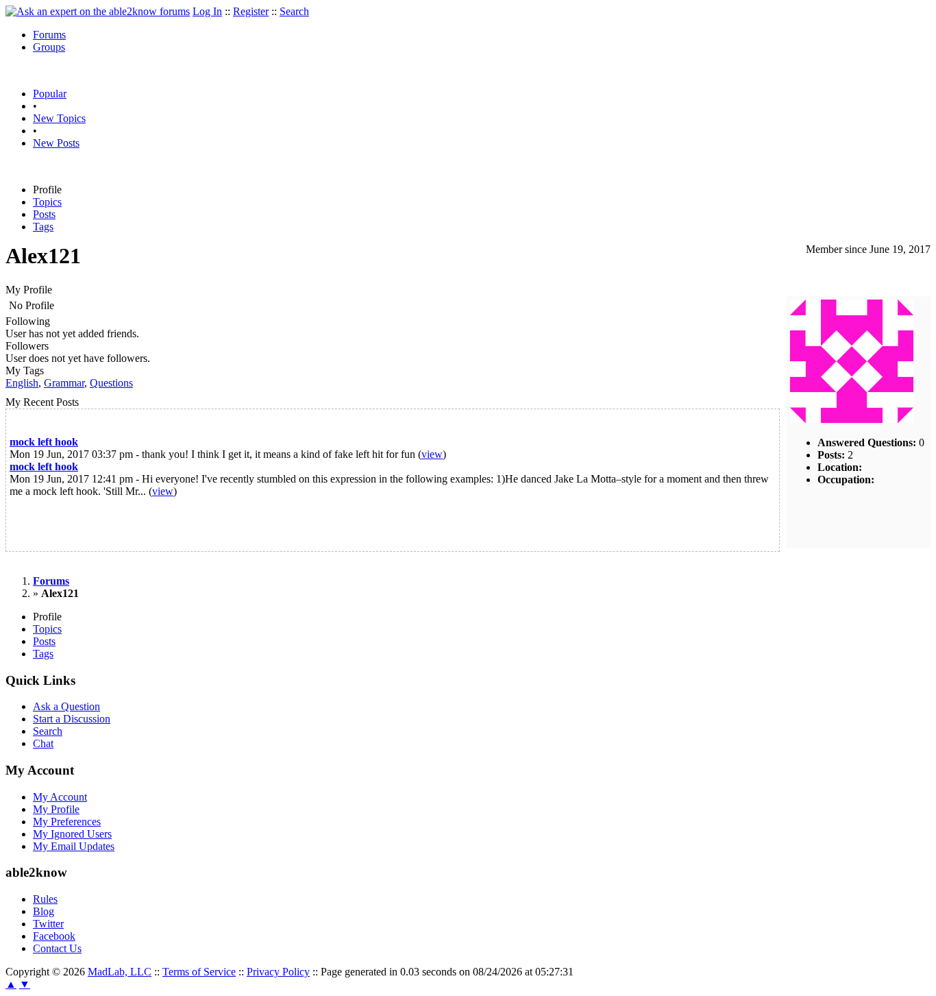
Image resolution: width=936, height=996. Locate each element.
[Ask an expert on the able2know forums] (97, 11)
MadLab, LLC (119, 971)
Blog (43, 911)
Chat (43, 743)
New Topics (59, 118)
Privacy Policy (278, 971)
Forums (49, 34)
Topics (47, 202)
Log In (207, 11)
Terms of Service (199, 971)
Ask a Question (66, 706)
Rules (45, 899)
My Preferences (67, 821)
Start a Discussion (71, 719)
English (21, 383)
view (432, 454)
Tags (43, 226)
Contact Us (57, 948)
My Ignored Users (72, 834)
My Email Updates (73, 846)
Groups (49, 47)
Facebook (54, 936)
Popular (49, 93)
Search (294, 11)
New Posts (56, 143)
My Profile (56, 809)
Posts (44, 214)
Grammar (64, 383)
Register (251, 11)
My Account (60, 797)
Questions (111, 383)
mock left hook (44, 442)
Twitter (48, 924)
